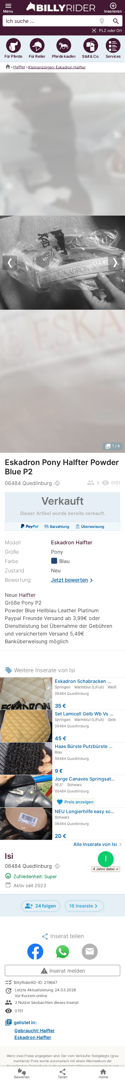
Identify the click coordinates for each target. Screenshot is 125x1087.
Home (103, 1073)
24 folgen (40, 906)
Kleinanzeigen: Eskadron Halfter (57, 66)
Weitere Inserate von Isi (40, 670)
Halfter (19, 66)
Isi (9, 856)
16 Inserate (84, 906)
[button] (8, 8)
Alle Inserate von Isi (98, 844)
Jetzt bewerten (73, 580)
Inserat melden (62, 971)
